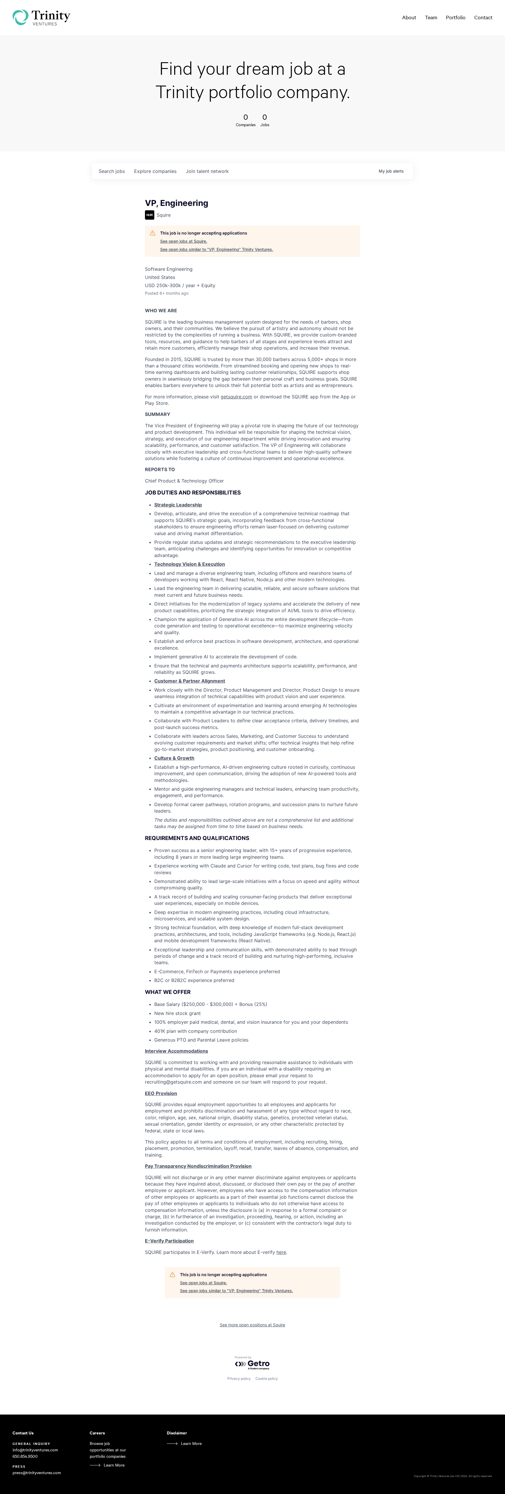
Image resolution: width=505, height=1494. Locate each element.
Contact (483, 17)
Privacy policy (239, 1378)
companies (155, 171)
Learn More (114, 1465)
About (409, 17)
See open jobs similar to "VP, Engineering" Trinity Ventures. (216, 249)
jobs (112, 171)
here (281, 1252)
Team (431, 17)
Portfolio (456, 17)
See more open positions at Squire (252, 1324)
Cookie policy (266, 1378)
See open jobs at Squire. (183, 241)
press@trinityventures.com (37, 1472)
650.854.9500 (25, 1456)
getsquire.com (236, 397)
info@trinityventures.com (35, 1450)
